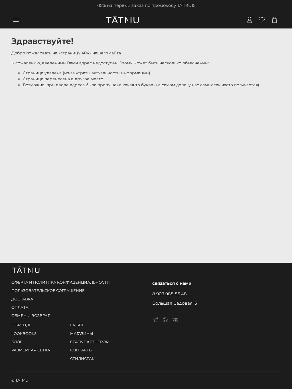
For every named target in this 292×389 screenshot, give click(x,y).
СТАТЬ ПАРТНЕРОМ (90, 342)
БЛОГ (16, 342)
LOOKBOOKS (23, 333)
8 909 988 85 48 (169, 293)
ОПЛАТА (20, 307)
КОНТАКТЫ (81, 350)
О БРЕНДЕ (21, 325)
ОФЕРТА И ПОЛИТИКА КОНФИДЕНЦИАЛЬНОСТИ (60, 282)
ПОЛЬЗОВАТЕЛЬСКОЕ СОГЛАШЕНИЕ (48, 290)
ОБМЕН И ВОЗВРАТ (30, 316)
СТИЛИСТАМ (83, 359)
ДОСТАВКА (22, 299)
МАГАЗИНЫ (81, 333)
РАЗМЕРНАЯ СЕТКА (30, 350)
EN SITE (77, 325)
